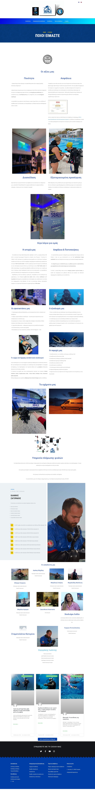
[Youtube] (50, 751)
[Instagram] (54, 751)
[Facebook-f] (45, 751)
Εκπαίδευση (28, 21)
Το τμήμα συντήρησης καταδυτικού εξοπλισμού (27, 358)
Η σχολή (66, 21)
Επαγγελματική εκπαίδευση (39, 21)
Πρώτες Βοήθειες (58, 21)
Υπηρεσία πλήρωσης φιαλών (47, 458)
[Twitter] (41, 751)
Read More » (15, 724)
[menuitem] (79, 2)
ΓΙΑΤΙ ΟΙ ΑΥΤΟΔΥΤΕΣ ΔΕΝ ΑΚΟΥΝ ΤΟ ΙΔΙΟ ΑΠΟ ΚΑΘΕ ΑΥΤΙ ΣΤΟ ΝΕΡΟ (21, 710)
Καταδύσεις (49, 21)
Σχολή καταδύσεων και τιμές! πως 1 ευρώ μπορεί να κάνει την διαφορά (47, 709)
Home (44, 32)
